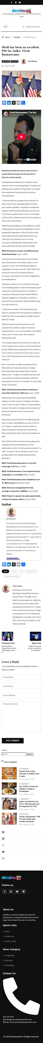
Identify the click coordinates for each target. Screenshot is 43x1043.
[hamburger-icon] (5, 27)
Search (4, 750)
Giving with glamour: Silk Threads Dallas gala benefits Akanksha (29, 819)
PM (21, 571)
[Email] (19, 559)
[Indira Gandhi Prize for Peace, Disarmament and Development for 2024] (9, 804)
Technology (9, 965)
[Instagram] (3, 859)
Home (7, 37)
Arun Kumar (32, 61)
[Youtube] (19, 2)
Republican (31, 571)
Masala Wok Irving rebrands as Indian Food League (29, 773)
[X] (3, 846)
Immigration (9, 955)
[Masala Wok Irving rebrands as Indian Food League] (9, 773)
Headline (17, 37)
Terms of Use (10, 941)
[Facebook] (11, 2)
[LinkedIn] (3, 840)
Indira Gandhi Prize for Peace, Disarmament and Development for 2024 (29, 803)
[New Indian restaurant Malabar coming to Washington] (9, 788)
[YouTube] (3, 853)
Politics (14, 61)
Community (24, 769)
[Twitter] (15, 2)
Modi (14, 571)
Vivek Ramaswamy (11, 576)
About (7, 931)
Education (24, 814)
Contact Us (9, 936)
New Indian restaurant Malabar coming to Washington (28, 788)
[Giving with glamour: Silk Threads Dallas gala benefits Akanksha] (9, 819)
